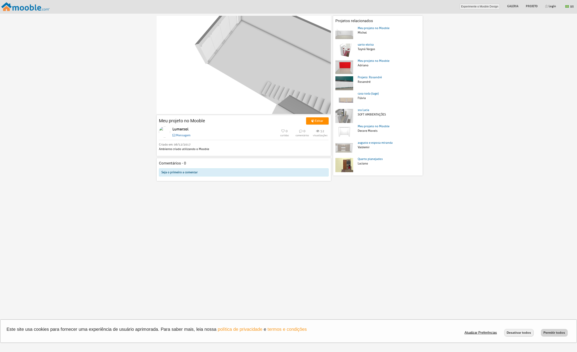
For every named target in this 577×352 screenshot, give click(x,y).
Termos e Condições (287, 329)
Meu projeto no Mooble (373, 28)
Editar (318, 121)
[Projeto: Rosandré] (344, 83)
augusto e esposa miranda (375, 143)
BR (572, 6)
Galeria (512, 5)
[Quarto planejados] (344, 165)
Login (552, 5)
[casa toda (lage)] (344, 99)
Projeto (532, 5)
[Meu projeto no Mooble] (344, 34)
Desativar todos (519, 332)
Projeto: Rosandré (370, 77)
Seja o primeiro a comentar (179, 172)
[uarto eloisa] (344, 50)
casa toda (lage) (368, 93)
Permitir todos (554, 332)
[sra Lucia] (344, 116)
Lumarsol (180, 129)
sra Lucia (363, 110)
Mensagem (182, 135)
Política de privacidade (240, 329)
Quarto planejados (370, 159)
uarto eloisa (366, 44)
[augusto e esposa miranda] (344, 148)
